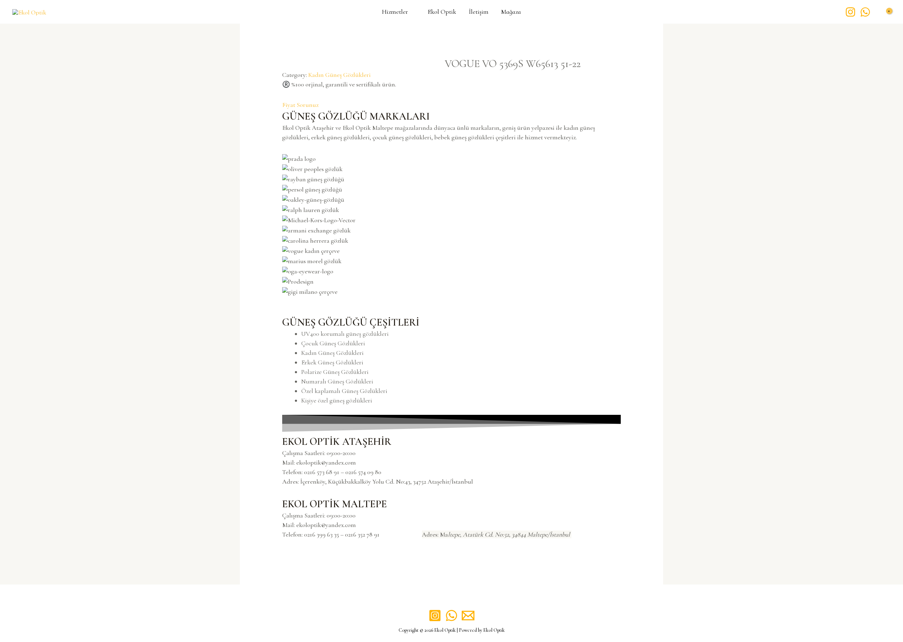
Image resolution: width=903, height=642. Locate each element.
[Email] (468, 615)
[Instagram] (850, 12)
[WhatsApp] (865, 12)
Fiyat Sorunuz (300, 105)
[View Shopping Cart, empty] (884, 12)
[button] (451, 301)
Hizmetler (395, 12)
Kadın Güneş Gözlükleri (339, 75)
